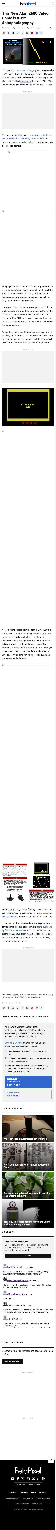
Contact (13, 1493)
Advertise (23, 1493)
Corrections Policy (43, 1498)
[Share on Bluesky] (22, 33)
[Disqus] (28, 1295)
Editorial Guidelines (13, 1498)
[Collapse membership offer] (50, 1027)
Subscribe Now (12, 1361)
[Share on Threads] (18, 33)
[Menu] (3, 3)
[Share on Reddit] (4, 33)
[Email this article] (36, 33)
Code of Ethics (28, 1498)
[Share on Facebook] (8, 33)
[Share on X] (13, 33)
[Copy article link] (41, 33)
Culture (8, 28)
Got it (28, 1256)
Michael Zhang (35, 28)
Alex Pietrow (8, 77)
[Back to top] (51, 1460)
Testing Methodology (21, 1503)
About (33, 1493)
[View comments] (52, 28)
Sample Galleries (20, 1061)
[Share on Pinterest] (32, 33)
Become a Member (13, 1042)
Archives (42, 1493)
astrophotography (30, 70)
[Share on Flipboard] (27, 33)
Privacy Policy (37, 1503)
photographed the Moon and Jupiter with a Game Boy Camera (27, 136)
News (13, 1003)
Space (18, 1003)
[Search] (52, 3)
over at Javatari (9, 916)
